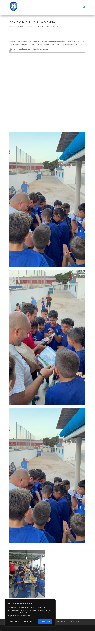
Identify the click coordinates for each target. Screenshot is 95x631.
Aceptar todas (45, 621)
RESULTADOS (52, 26)
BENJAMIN (42, 26)
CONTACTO (74, 622)
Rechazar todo (29, 621)
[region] (30, 612)
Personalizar (14, 621)
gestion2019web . (19, 26)
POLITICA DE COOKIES (57, 622)
